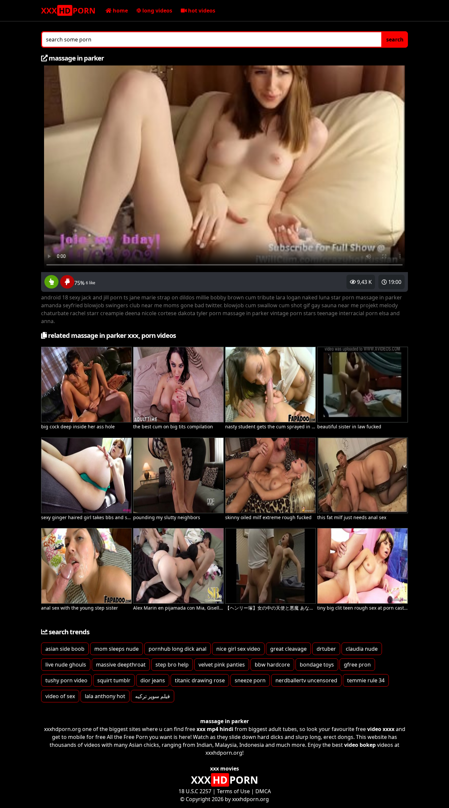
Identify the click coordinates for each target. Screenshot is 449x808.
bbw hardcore (272, 664)
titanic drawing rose (200, 680)
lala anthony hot (105, 696)
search (395, 39)
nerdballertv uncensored (306, 680)
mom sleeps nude (116, 648)
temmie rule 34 (366, 680)
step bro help (172, 664)
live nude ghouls (65, 664)
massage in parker (224, 721)
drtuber (326, 648)
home (119, 10)
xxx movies (224, 768)
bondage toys (317, 664)
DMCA (263, 791)
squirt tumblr (113, 680)
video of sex (60, 696)
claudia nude (362, 648)
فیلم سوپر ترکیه (152, 696)
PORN (68, 10)
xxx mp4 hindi (215, 729)
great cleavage (288, 648)
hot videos (201, 10)
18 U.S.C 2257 (194, 791)
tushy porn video (66, 680)
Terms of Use (233, 791)
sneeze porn (250, 680)
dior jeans (152, 680)
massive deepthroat (121, 664)
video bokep (360, 744)
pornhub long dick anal (177, 648)
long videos (156, 10)
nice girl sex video (238, 648)
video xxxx (380, 729)
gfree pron (357, 664)
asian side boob (64, 648)
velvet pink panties (222, 664)
